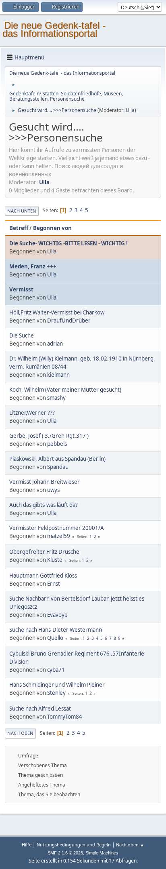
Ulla (130, 110)
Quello (55, 637)
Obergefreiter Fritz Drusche (44, 551)
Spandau (57, 466)
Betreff (18, 228)
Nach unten (21, 211)
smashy (56, 397)
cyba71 (56, 669)
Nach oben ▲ (130, 845)
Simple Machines (101, 852)
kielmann (58, 374)
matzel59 (58, 536)
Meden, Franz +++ (32, 266)
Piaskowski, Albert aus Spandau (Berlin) (57, 458)
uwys (53, 490)
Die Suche (21, 335)
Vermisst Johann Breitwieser (44, 481)
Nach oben (20, 733)
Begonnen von (52, 228)
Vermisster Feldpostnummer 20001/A (56, 528)
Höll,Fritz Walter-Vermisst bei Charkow (56, 312)
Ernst (53, 583)
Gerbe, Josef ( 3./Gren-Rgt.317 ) (49, 435)
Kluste (54, 559)
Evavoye (57, 614)
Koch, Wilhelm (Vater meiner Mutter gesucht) (65, 389)
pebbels (57, 443)
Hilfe (26, 845)
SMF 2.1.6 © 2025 (65, 852)
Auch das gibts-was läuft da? (43, 504)
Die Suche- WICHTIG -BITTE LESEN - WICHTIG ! (68, 243)
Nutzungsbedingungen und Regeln (74, 845)
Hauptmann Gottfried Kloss (43, 575)
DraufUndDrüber (69, 320)
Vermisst (21, 289)
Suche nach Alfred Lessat (40, 708)
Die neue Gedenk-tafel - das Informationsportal (54, 29)
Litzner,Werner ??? (32, 412)
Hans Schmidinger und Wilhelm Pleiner (57, 684)
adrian (55, 343)
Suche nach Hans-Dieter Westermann (55, 629)
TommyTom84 (64, 716)
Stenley (56, 692)
